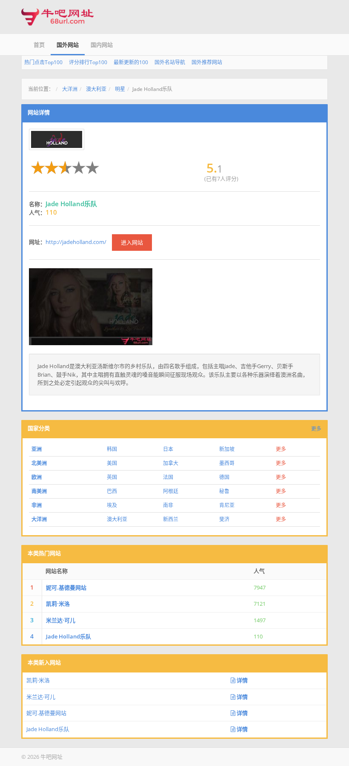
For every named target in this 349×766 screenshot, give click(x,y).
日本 (168, 449)
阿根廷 (170, 491)
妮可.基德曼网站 (66, 587)
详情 (241, 680)
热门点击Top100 (43, 62)
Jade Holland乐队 (68, 636)
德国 (224, 477)
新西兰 (170, 519)
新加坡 (227, 449)
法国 (168, 477)
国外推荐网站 (207, 62)
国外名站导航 (169, 62)
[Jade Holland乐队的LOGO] (56, 139)
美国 (112, 463)
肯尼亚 (227, 505)
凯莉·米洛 (58, 603)
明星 (120, 89)
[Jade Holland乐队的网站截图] (90, 306)
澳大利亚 (96, 89)
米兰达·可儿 (60, 620)
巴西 (112, 491)
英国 (112, 477)
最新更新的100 (131, 62)
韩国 (112, 449)
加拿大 (170, 463)
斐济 (224, 519)
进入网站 (132, 242)
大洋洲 (69, 89)
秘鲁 (224, 491)
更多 (316, 428)
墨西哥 (227, 463)
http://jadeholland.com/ (76, 242)
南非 (168, 505)
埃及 (112, 505)
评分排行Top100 (88, 62)
